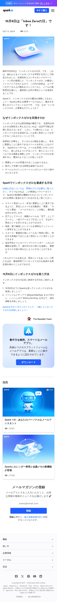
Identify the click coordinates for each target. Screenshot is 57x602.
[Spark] (8, 10)
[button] (52, 10)
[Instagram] (28, 576)
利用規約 (19, 597)
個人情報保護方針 (32, 517)
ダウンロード (28, 362)
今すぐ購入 (41, 10)
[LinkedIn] (40, 576)
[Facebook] (16, 576)
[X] (22, 576)
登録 (28, 510)
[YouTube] (34, 576)
